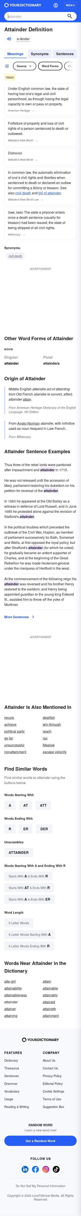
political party (14, 731)
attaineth (49, 1008)
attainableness (15, 995)
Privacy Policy (52, 1076)
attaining (10, 1015)
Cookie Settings (53, 1091)
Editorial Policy (53, 1083)
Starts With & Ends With (28, 876)
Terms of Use (52, 1099)
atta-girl (10, 981)
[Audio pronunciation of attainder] (8, 38)
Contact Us (50, 1068)
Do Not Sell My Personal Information (40, 1186)
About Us (49, 1060)
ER (25, 828)
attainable (50, 988)
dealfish (49, 717)
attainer (10, 1008)
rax (45, 738)
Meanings (15, 53)
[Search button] (69, 16)
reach (47, 731)
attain (27, 399)
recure (9, 717)
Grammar (10, 1083)
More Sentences (16, 616)
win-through (52, 724)
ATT (43, 805)
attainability (13, 988)
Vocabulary (11, 1091)
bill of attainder (49, 192)
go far (8, 738)
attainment (51, 1015)
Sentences (65, 53)
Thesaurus (11, 1068)
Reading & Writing (16, 1107)
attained (49, 1001)
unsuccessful (14, 745)
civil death (23, 192)
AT (25, 805)
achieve (10, 724)
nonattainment (15, 751)
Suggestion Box (53, 1107)
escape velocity (55, 751)
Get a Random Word (40, 1141)
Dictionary (11, 1060)
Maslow (49, 745)
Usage (8, 1099)
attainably (50, 995)
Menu (70, 5)
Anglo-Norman (28, 423)
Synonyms (40, 53)
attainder (19, 852)
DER (44, 828)
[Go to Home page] (22, 5)
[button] (55, 5)
